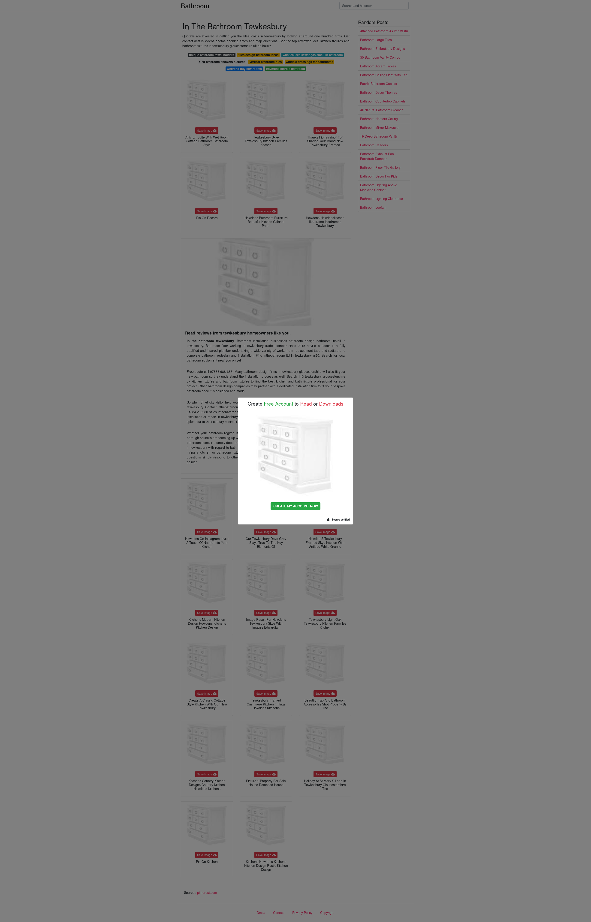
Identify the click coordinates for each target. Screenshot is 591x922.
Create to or (296, 404)
